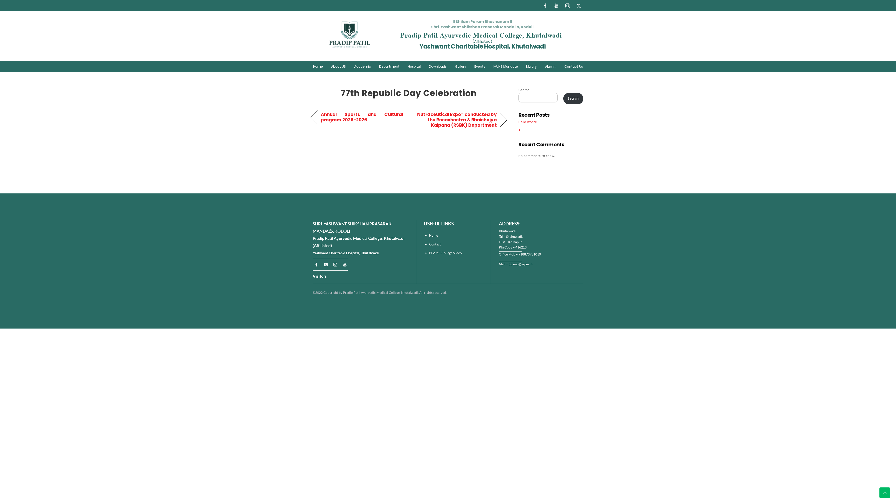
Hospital (414, 66)
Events (479, 66)
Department (389, 66)
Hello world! (527, 122)
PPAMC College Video (445, 253)
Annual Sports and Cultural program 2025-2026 (362, 117)
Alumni (550, 66)
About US (338, 66)
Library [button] (531, 66)
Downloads (438, 66)
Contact (435, 244)
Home (318, 66)
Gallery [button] (460, 66)
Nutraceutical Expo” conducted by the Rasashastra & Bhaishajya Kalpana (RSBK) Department (456, 120)
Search (523, 90)
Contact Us (573, 66)
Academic (362, 66)
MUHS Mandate (506, 66)
